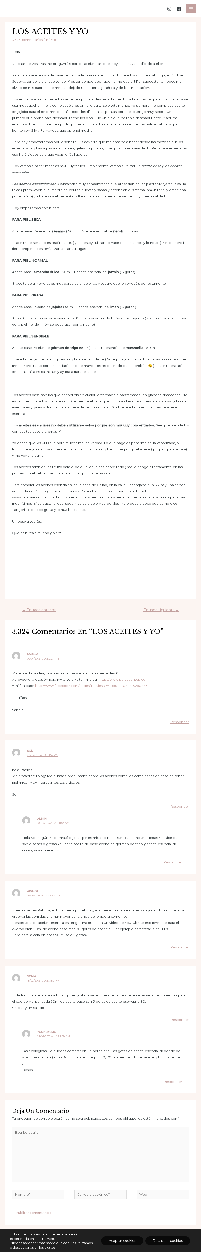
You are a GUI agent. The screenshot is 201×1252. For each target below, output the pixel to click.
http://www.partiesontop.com (124, 679)
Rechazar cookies (168, 1241)
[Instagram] (169, 9)
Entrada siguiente (161, 610)
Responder (179, 722)
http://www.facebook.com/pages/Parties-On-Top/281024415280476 (91, 685)
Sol (30, 750)
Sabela (32, 654)
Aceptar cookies (122, 1241)
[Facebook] (179, 9)
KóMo (51, 40)
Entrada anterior (39, 610)
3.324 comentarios (27, 40)
